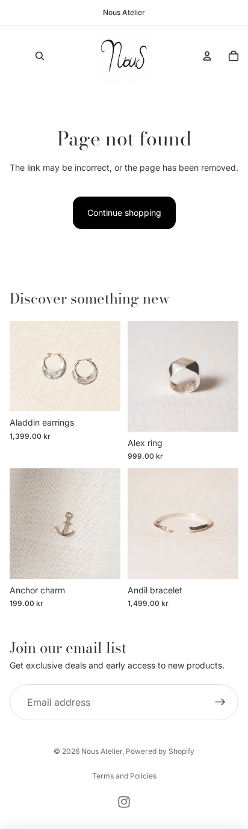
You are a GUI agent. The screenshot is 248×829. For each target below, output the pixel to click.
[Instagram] (124, 802)
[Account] (207, 56)
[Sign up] (220, 702)
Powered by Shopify (160, 751)
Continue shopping (124, 212)
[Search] (39, 56)
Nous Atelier (101, 751)
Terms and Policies (124, 775)
